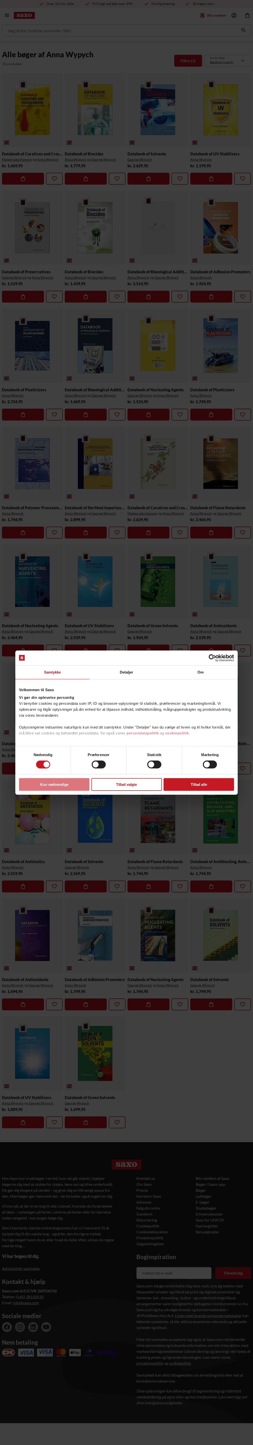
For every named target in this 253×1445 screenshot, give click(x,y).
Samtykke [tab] (52, 672)
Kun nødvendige (54, 784)
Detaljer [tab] (126, 672)
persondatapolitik (142, 733)
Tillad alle (199, 784)
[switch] (99, 764)
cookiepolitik (177, 733)
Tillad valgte (126, 784)
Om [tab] (200, 672)
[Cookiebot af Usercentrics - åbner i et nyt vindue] (212, 657)
